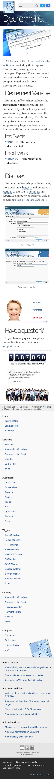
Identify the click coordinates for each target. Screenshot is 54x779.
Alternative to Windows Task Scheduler (24, 680)
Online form (10, 640)
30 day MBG (44, 321)
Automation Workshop (41, 407)
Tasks (8, 501)
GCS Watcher (12, 563)
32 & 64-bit (10, 463)
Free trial (9, 444)
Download (7, 439)
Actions (7, 191)
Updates (9, 458)
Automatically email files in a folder (22, 713)
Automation (8, 477)
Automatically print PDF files (19, 736)
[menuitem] (21, 6)
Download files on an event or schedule (24, 675)
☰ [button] (21, 5)
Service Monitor (12, 573)
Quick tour (10, 511)
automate (34, 191)
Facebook (48, 5)
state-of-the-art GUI (27, 200)
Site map (9, 430)
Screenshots (11, 487)
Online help (10, 482)
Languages (10, 425)
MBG (7, 621)
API (7, 506)
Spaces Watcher (13, 568)
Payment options (13, 611)
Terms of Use (11, 420)
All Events (11, 61)
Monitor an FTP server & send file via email (26, 726)
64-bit (7, 468)
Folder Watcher (12, 539)
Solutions (24, 407)
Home (5, 416)
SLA (7, 649)
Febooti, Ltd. (8, 7)
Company (7, 630)
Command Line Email (15, 454)
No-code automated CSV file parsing (23, 709)
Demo (8, 521)
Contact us (10, 635)
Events (16, 409)
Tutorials (9, 516)
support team (11, 346)
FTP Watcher (11, 544)
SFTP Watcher (12, 549)
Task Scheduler (12, 534)
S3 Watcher (10, 559)
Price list (9, 616)
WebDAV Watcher (13, 554)
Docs (6, 409)
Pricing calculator (13, 606)
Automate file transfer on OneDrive (22, 731)
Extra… (8, 583)
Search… (36, 5)
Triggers (27, 187)
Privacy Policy (12, 644)
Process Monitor (13, 578)
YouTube (22, 747)
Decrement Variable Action (27, 63)
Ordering (6, 592)
